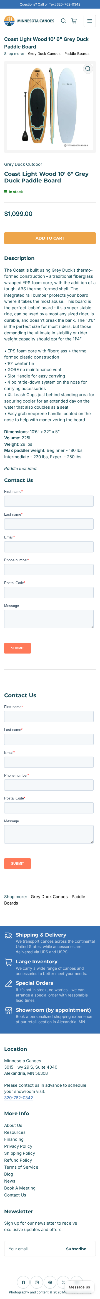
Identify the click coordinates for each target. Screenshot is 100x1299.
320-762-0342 (18, 1097)
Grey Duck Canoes (44, 53)
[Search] (64, 21)
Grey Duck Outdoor (23, 164)
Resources (15, 1132)
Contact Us (15, 1195)
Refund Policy (18, 1160)
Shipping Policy (19, 1153)
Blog (8, 1174)
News (9, 1181)
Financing (14, 1139)
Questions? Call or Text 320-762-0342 (50, 4)
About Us (13, 1125)
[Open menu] (90, 21)
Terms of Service (21, 1167)
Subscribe (76, 1248)
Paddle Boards (76, 53)
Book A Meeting (20, 1188)
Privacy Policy (18, 1146)
